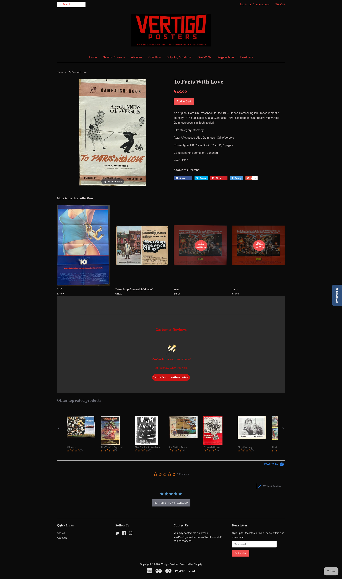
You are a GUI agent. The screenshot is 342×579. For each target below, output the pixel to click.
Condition (154, 57)
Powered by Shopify (191, 564)
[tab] (269, 486)
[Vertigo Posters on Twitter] (117, 533)
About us (136, 57)
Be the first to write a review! (171, 377)
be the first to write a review (171, 502)
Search (61, 533)
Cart (282, 4)
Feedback (246, 57)
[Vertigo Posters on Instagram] (130, 533)
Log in (243, 4)
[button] (58, 428)
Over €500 (204, 57)
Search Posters (113, 57)
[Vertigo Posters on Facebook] (124, 533)
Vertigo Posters (169, 564)
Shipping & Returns (179, 57)
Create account (261, 4)
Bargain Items (225, 57)
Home (93, 57)
